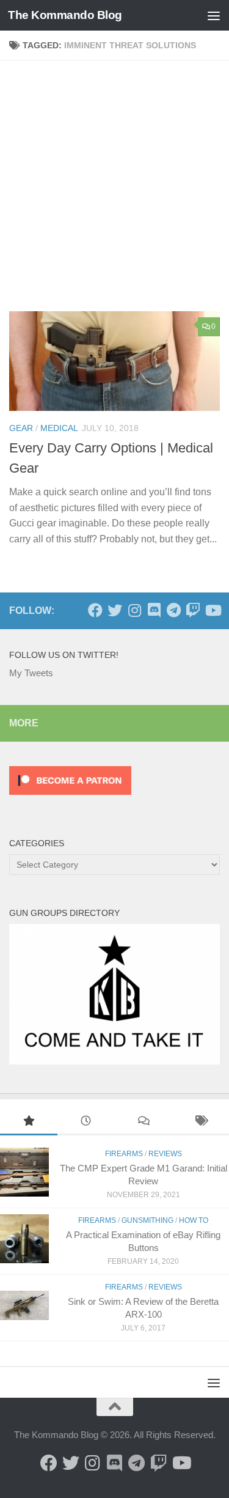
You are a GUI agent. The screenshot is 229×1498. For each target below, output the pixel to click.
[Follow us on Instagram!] (134, 610)
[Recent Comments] (143, 1122)
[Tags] (200, 1122)
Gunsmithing (147, 1220)
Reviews (165, 1153)
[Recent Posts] (86, 1122)
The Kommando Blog (65, 15)
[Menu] (213, 15)
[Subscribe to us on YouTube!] (212, 610)
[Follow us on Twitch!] (193, 610)
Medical (59, 428)
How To (193, 1220)
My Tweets (31, 673)
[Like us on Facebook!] (95, 610)
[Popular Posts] (28, 1122)
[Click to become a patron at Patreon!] (70, 797)
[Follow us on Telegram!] (173, 610)
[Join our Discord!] (154, 610)
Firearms (124, 1153)
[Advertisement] (114, 190)
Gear (21, 428)
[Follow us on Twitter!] (114, 610)
